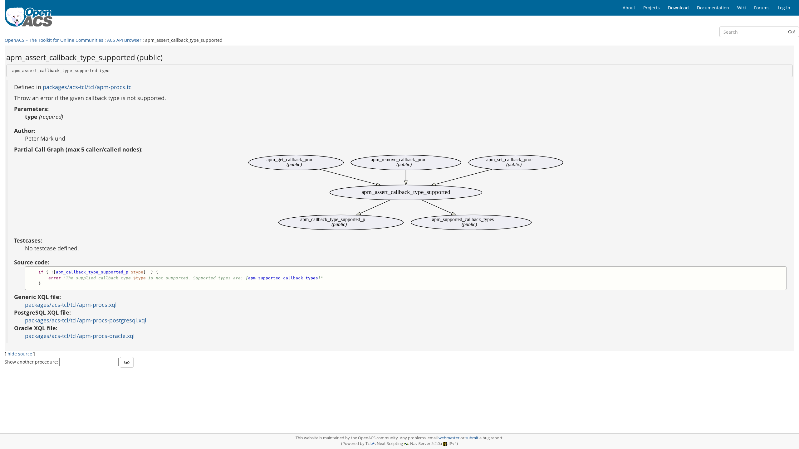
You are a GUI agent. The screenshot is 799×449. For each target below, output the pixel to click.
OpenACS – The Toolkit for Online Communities (54, 40)
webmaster (449, 438)
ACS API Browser (124, 40)
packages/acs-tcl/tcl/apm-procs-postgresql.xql (85, 320)
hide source (19, 354)
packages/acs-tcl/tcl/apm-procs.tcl (88, 87)
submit (471, 438)
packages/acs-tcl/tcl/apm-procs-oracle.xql (80, 336)
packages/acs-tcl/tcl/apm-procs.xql (71, 304)
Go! (791, 32)
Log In (784, 8)
